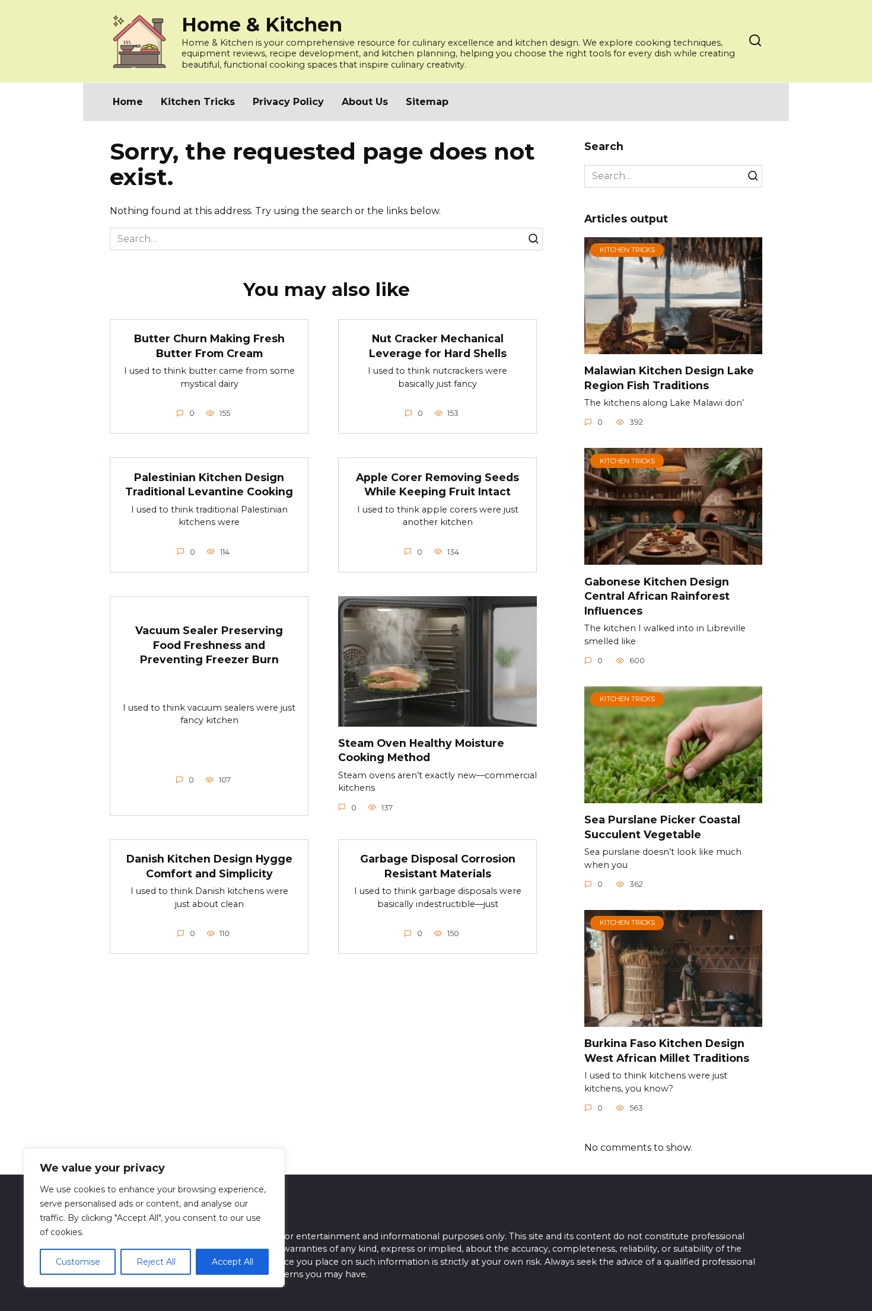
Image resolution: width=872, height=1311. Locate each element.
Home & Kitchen (262, 24)
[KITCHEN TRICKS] (673, 346)
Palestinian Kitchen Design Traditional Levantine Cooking (209, 484)
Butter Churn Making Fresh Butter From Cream (209, 345)
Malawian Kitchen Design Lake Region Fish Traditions (669, 378)
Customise (78, 1261)
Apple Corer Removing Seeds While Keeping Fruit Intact (437, 484)
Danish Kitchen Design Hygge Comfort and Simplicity (209, 866)
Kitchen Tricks (198, 101)
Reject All (156, 1261)
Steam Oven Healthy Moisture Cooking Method (421, 750)
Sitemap (427, 101)
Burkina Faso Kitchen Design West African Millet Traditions (666, 1050)
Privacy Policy (288, 101)
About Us (365, 101)
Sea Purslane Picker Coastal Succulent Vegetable (662, 827)
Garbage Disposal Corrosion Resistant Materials (437, 866)
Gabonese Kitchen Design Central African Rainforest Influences (657, 595)
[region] (154, 1217)
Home (128, 101)
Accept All (232, 1261)
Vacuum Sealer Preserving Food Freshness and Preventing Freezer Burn (209, 645)
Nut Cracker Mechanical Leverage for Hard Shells (438, 345)
